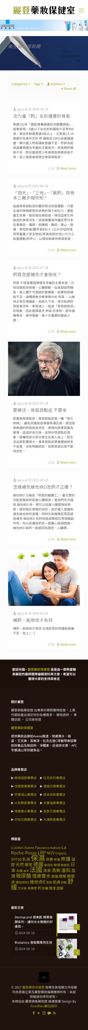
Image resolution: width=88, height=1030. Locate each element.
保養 (49, 859)
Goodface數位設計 (44, 1006)
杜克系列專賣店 (54, 777)
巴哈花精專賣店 (25, 819)
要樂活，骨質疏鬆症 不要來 (40, 410)
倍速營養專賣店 (25, 786)
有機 (19, 870)
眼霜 (54, 876)
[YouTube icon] (39, 1012)
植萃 (26, 871)
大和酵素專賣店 (25, 802)
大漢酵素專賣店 (54, 819)
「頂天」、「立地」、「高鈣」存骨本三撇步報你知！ (44, 195)
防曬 (45, 888)
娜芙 (29, 864)
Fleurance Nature (48, 847)
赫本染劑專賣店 (54, 794)
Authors (56, 83)
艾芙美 (22, 888)
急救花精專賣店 (54, 811)
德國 (38, 864)
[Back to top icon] (44, 977)
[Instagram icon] (44, 1012)
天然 (20, 864)
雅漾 (52, 888)
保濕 (38, 857)
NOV (51, 853)
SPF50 (16, 859)
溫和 (65, 870)
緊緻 (49, 882)
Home (66, 51)
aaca (20, 109)
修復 (57, 859)
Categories (19, 83)
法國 (36, 869)
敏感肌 (65, 865)
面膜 (59, 888)
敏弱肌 (48, 865)
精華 (62, 876)
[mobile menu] (81, 10)
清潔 (47, 870)
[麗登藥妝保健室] (44, 9)
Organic (61, 853)
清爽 (56, 870)
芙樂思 (32, 888)
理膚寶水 (41, 875)
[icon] (49, 1012)
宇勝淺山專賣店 (25, 794)
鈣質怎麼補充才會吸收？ (37, 274)
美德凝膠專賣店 (25, 777)
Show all (70, 88)
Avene (29, 847)
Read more (68, 168)
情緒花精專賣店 (54, 786)
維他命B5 (22, 882)
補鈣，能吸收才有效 (33, 620)
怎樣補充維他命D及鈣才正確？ (43, 486)
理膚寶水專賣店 (25, 811)
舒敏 (64, 882)
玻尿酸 (23, 875)
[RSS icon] (54, 1012)
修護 (66, 858)
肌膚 (56, 882)
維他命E (37, 882)
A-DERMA (17, 848)
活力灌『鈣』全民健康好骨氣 (41, 116)
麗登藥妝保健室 (33, 987)
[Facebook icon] (34, 1012)
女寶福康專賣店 (54, 802)
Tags (37, 83)
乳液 (26, 859)
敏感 (57, 864)
